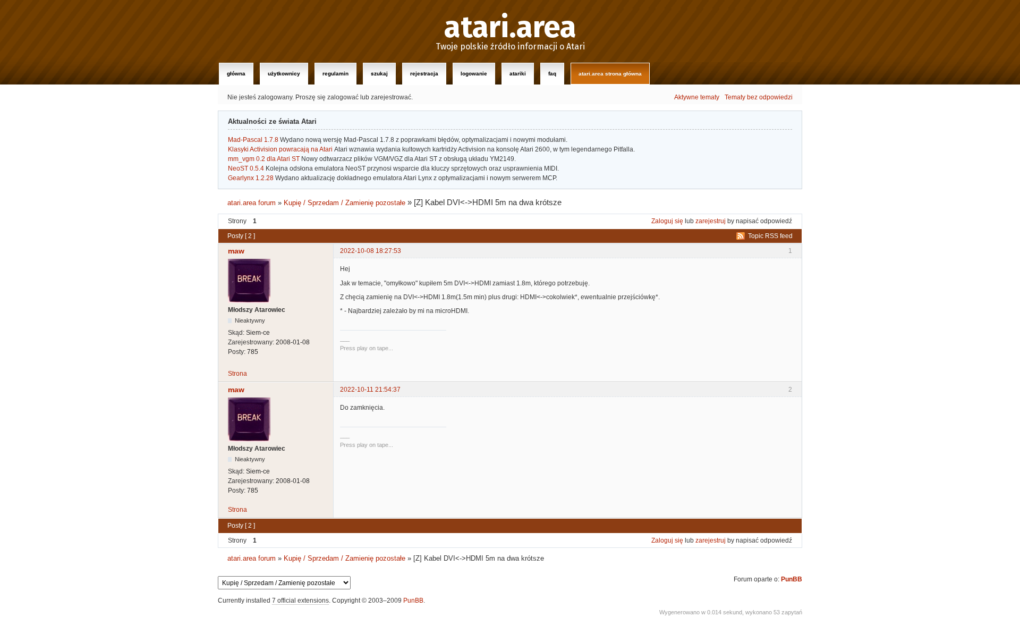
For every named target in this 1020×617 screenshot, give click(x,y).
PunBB (791, 579)
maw (236, 251)
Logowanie (474, 74)
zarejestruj (710, 221)
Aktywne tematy (696, 97)
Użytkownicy (284, 74)
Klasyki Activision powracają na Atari (280, 149)
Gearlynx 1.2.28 (251, 178)
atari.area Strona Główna (610, 74)
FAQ (552, 74)
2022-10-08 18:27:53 (370, 251)
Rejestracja (424, 74)
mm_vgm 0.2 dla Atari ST (264, 159)
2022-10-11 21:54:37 (370, 389)
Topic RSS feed (770, 236)
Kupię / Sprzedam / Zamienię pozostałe (344, 203)
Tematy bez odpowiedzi (759, 97)
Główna (236, 74)
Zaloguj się (667, 221)
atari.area (510, 27)
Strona (237, 373)
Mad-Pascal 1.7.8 (253, 139)
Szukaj (379, 74)
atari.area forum (251, 203)
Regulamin (335, 74)
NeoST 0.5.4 (246, 168)
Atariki (517, 74)
